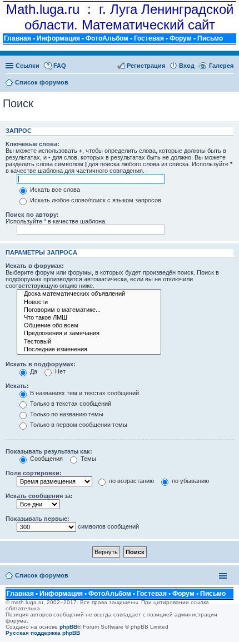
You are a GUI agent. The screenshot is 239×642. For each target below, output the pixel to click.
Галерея (221, 65)
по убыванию (189, 480)
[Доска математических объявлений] (89, 294)
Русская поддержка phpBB (43, 633)
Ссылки (27, 65)
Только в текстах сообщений (69, 403)
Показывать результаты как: (49, 451)
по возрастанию (130, 480)
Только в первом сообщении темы (77, 424)
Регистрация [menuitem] (146, 65)
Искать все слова (54, 189)
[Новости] (89, 302)
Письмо (210, 38)
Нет (59, 371)
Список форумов (41, 575)
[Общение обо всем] (89, 326)
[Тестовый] (89, 342)
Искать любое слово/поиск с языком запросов (94, 200)
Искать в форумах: (35, 265)
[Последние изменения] (89, 350)
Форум (181, 38)
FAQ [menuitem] (59, 65)
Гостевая (149, 38)
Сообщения (45, 458)
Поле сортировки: (34, 473)
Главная (17, 38)
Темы (87, 458)
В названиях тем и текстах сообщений (83, 393)
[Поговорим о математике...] (89, 310)
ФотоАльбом (107, 38)
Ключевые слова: (32, 144)
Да (32, 371)
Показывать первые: (37, 518)
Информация (58, 38)
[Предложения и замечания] (89, 333)
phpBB (68, 627)
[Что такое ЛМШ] (89, 318)
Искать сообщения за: (39, 495)
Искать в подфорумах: (41, 364)
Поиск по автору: (32, 214)
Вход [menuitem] (187, 65)
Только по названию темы (65, 414)
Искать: (17, 385)
